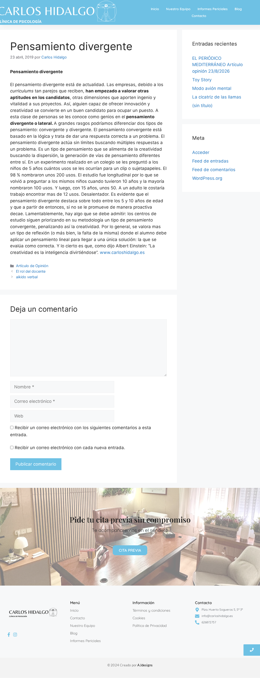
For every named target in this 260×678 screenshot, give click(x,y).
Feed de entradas (210, 161)
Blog (238, 9)
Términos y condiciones (151, 610)
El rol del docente (30, 271)
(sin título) (202, 105)
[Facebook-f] (8, 634)
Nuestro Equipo (178, 9)
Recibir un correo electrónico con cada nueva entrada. (70, 447)
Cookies (139, 618)
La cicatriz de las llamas (216, 96)
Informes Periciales (213, 9)
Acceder (200, 152)
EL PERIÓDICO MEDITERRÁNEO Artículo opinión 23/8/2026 (217, 65)
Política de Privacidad (150, 625)
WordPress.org (207, 178)
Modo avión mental (211, 88)
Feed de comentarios (213, 169)
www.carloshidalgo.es (122, 252)
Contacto (199, 16)
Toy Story (202, 79)
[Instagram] (15, 634)
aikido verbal (27, 277)
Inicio (155, 9)
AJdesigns (145, 665)
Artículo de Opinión (32, 266)
